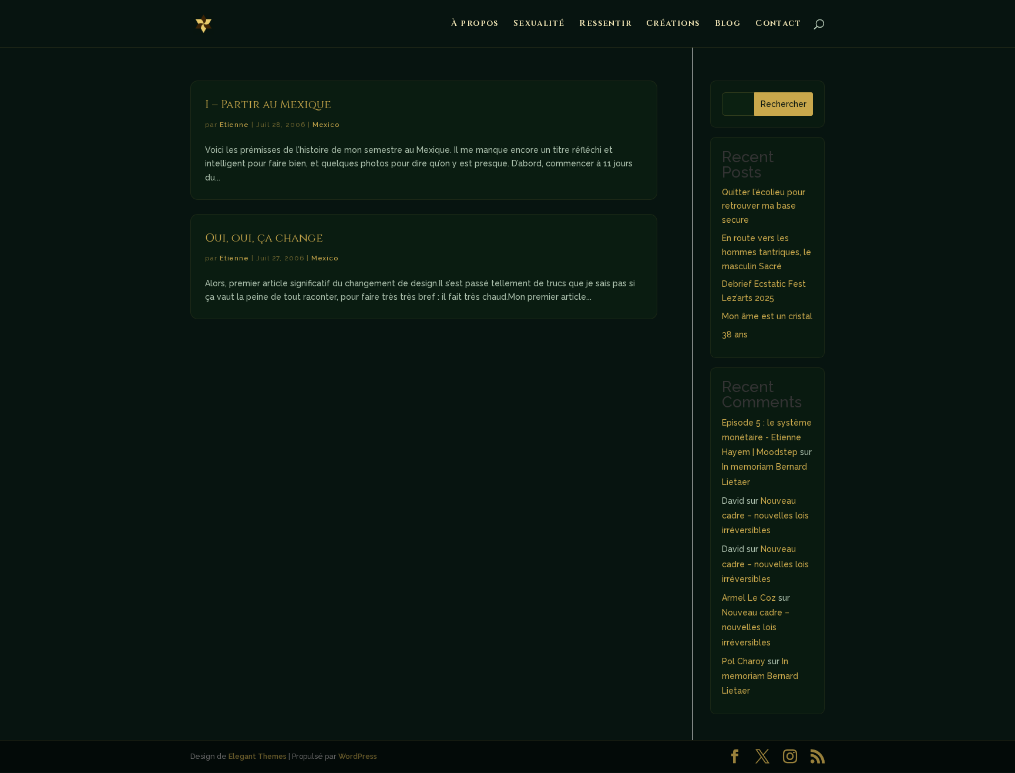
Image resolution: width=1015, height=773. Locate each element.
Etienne (234, 125)
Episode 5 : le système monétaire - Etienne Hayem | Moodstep (767, 437)
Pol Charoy (743, 661)
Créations (673, 24)
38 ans (735, 334)
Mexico (326, 125)
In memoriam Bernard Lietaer (760, 676)
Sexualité (539, 24)
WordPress (357, 756)
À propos (475, 24)
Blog (728, 24)
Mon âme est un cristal (767, 316)
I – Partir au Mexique (268, 104)
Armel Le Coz (749, 598)
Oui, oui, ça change (264, 238)
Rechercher (783, 104)
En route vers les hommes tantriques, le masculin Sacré (766, 252)
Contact (778, 24)
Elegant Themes (257, 756)
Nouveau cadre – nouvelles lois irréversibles (765, 515)
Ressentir (605, 24)
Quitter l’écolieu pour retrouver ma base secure (763, 206)
